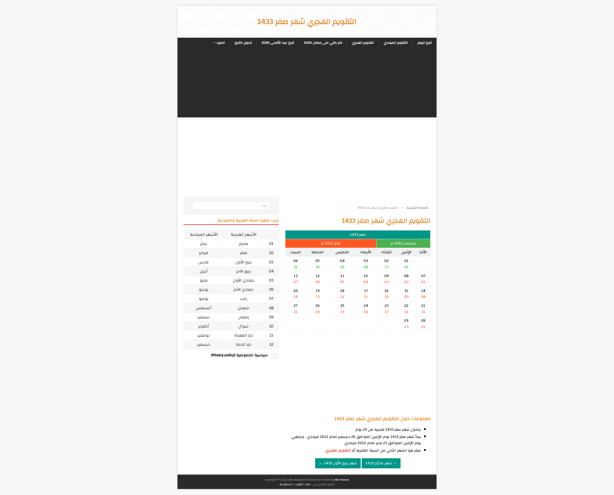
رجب (243, 298)
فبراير (203, 252)
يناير (203, 243)
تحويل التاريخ (243, 43)
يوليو (203, 298)
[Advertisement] (307, 83)
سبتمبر (204, 317)
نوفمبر (204, 335)
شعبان (243, 308)
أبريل (204, 271)
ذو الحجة (243, 344)
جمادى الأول (243, 280)
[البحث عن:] (231, 205)
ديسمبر (203, 344)
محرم (243, 243)
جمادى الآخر (244, 289)
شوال (243, 326)
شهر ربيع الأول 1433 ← (338, 463)
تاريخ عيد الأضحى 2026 (278, 43)
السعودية (286, 484)
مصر (307, 484)
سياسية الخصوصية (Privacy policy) (239, 355)
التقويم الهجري (363, 43)
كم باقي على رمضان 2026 (323, 43)
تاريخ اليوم (425, 43)
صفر (243, 252)
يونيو (203, 289)
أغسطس (204, 308)
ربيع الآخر (243, 271)
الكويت (298, 484)
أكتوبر (203, 326)
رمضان (243, 317)
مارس (204, 262)
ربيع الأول (244, 262)
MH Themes (342, 479)
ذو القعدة (243, 335)
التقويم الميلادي (396, 43)
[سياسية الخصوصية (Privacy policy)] (275, 356)
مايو (204, 280)
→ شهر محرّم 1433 (381, 463)
